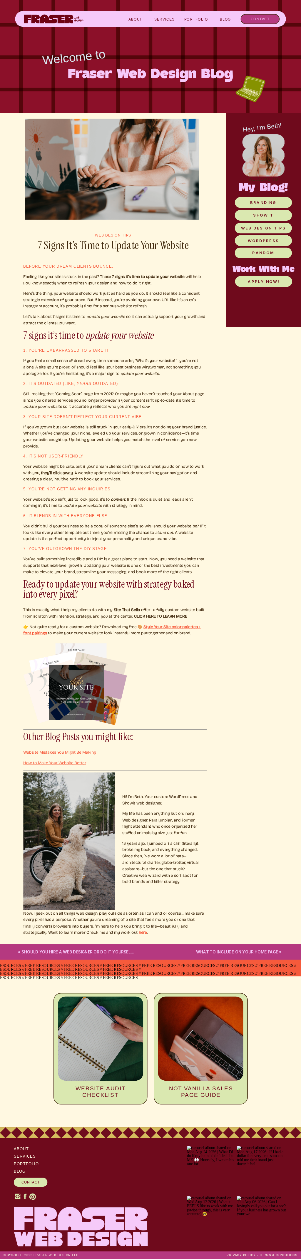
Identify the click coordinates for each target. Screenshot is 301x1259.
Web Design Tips (113, 235)
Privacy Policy (241, 1255)
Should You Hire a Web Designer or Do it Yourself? (78, 951)
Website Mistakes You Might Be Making (59, 752)
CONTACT (30, 1182)
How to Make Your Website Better (54, 762)
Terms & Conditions (278, 1255)
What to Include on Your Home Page (237, 951)
